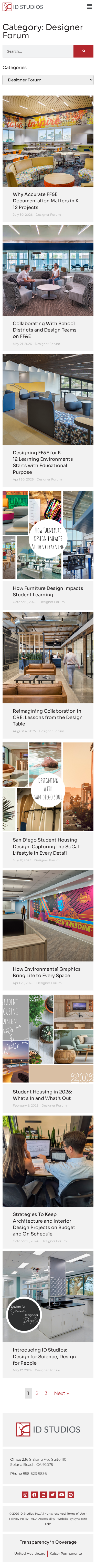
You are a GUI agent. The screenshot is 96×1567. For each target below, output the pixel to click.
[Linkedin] (43, 1495)
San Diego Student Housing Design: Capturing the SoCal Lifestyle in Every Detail (46, 846)
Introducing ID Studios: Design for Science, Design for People (44, 1356)
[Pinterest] (71, 1495)
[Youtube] (61, 1495)
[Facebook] (34, 1495)
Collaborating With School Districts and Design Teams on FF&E (45, 330)
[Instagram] (25, 1495)
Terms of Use (76, 1513)
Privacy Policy (18, 1519)
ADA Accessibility (43, 1519)
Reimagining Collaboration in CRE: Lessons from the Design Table (48, 717)
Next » (61, 1393)
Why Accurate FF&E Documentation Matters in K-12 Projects (47, 201)
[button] (89, 7)
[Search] (83, 51)
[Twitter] (52, 1495)
